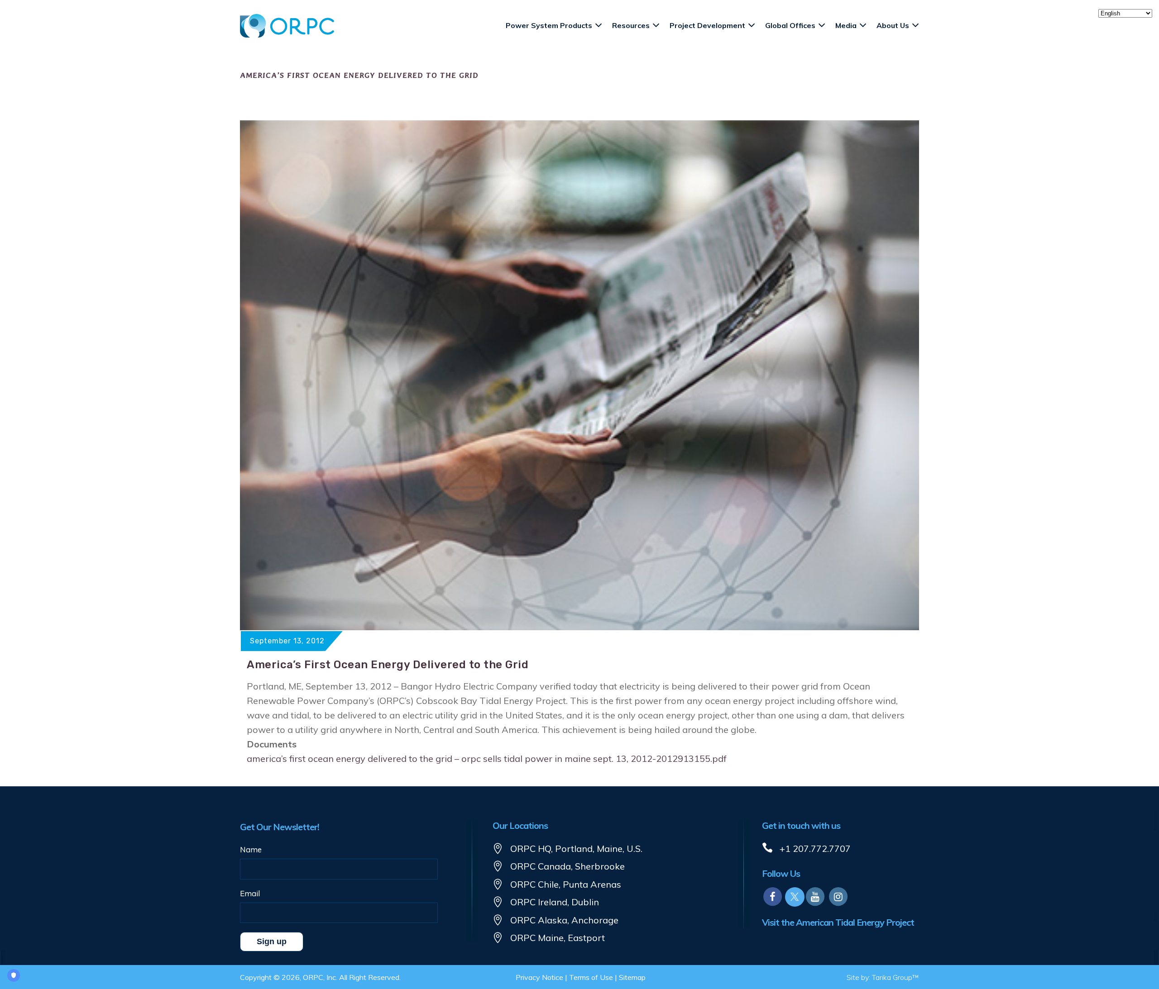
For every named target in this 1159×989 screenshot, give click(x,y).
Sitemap (632, 977)
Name (251, 849)
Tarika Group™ (895, 977)
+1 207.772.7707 (815, 848)
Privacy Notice (539, 977)
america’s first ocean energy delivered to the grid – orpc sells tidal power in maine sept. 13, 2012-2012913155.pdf (487, 758)
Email (250, 893)
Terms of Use (591, 977)
